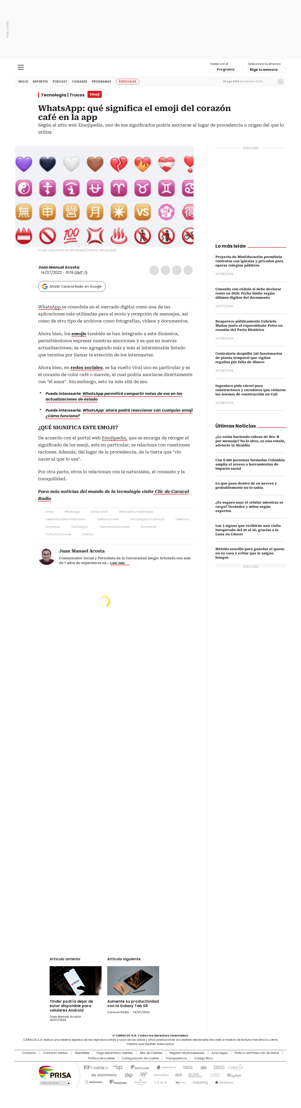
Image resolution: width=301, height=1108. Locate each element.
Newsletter (271, 82)
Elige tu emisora (263, 69)
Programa (225, 69)
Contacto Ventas (55, 1053)
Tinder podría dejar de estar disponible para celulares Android (71, 1006)
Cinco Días (160, 1074)
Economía (148, 527)
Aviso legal (219, 1053)
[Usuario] (280, 82)
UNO (127, 1074)
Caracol (235, 1067)
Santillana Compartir (164, 1067)
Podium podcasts (139, 1081)
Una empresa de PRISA (55, 1071)
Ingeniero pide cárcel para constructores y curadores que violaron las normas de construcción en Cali (250, 390)
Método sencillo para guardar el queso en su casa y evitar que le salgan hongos (249, 553)
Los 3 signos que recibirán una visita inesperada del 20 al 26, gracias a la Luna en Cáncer (248, 530)
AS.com (202, 1067)
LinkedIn (177, 270)
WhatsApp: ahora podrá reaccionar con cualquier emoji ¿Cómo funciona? (119, 413)
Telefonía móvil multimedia (65, 519)
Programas (101, 81)
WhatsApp (188, 270)
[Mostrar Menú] (20, 67)
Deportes (40, 81)
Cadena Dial (177, 1074)
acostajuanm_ (88, 267)
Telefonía (182, 519)
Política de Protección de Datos (257, 1053)
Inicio (23, 81)
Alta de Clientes (151, 1053)
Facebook (154, 270)
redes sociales (87, 367)
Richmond (93, 1081)
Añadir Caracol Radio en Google (76, 286)
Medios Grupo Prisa (55, 1083)
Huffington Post (102, 1074)
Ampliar (184, 155)
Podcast (60, 81)
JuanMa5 (82, 267)
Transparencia (176, 1058)
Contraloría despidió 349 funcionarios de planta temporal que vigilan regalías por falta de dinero (248, 358)
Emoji (49, 512)
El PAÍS (95, 1067)
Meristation (223, 1081)
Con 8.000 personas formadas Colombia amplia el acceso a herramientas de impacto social (250, 464)
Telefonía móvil (108, 519)
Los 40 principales (116, 1067)
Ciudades (79, 81)
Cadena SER (186, 1067)
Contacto (29, 1053)
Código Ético (203, 1058)
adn (218, 1067)
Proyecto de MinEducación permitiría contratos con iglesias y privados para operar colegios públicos (249, 261)
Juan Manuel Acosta (58, 267)
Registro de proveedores (187, 1053)
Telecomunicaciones (114, 527)
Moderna (117, 1081)
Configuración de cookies (140, 1058)
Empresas (53, 527)
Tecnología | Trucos (63, 95)
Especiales (127, 81)
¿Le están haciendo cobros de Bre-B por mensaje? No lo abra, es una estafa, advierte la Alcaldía (250, 441)
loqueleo (200, 1081)
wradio (141, 1074)
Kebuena (233, 1074)
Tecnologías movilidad (147, 519)
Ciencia (88, 534)
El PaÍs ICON (159, 1081)
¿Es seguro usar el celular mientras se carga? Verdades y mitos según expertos (249, 506)
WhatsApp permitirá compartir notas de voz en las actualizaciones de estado (114, 396)
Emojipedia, (114, 437)
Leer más (117, 563)
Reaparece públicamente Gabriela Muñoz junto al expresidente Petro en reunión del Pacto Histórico (249, 325)
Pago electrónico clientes (115, 1053)
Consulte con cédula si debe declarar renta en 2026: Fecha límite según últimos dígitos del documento (248, 293)
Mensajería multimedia (136, 512)
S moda (179, 1081)
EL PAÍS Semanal (194, 1074)
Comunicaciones (58, 534)
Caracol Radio (151, 67)
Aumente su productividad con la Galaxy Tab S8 (133, 1004)
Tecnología (79, 527)
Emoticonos (99, 512)
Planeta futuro (214, 1074)
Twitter (165, 270)
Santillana (138, 1067)
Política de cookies (101, 1058)
